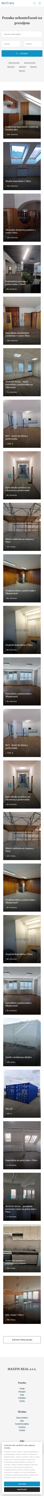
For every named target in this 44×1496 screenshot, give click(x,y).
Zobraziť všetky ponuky (22, 1339)
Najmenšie (33, 67)
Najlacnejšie (11, 67)
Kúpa (22, 1395)
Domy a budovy (22, 1417)
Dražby (22, 1401)
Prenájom (22, 1391)
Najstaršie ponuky (29, 63)
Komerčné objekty (22, 1424)
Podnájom (22, 1398)
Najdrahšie (22, 67)
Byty (22, 1421)
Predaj (22, 1388)
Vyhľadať (24, 53)
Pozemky (22, 1427)
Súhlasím (22, 1484)
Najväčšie (22, 71)
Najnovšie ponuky (14, 63)
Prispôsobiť (22, 1489)
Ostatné (22, 1430)
